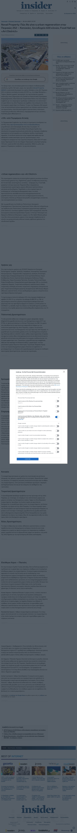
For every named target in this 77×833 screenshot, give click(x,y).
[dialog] (38, 416)
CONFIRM (27, 459)
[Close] (64, 372)
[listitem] (38, 398)
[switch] (57, 401)
